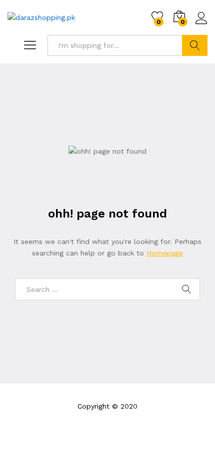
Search (195, 45)
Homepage (164, 253)
